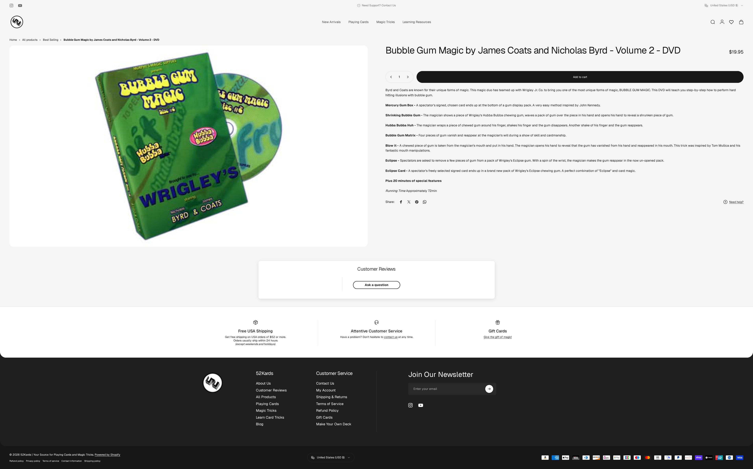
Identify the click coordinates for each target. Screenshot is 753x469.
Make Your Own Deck (333, 424)
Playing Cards (267, 404)
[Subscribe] (489, 389)
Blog (259, 424)
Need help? (736, 202)
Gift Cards (498, 331)
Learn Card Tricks (270, 417)
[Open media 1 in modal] (188, 146)
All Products (266, 397)
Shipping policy (92, 461)
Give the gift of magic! (498, 337)
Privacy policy (33, 461)
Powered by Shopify (107, 454)
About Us (263, 383)
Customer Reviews (271, 390)
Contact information (71, 461)
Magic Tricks (266, 410)
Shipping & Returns (331, 397)
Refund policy (16, 461)
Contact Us (325, 383)
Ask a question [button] (376, 285)
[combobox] (724, 5)
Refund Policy (327, 410)
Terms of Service (330, 404)
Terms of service (51, 461)
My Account (326, 390)
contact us (390, 337)
